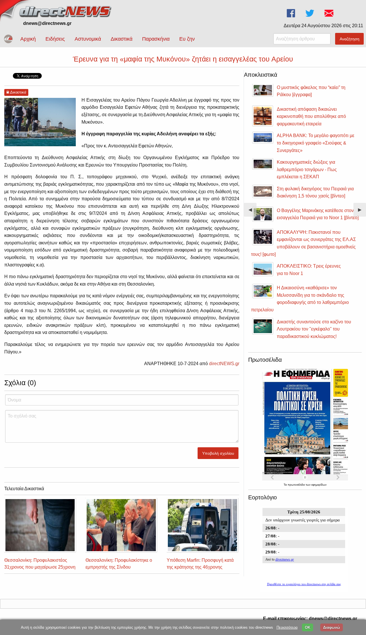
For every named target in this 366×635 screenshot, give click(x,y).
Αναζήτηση (349, 39)
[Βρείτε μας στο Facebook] (291, 13)
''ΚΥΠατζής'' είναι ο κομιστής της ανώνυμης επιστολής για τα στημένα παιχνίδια (313, 333)
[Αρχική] (66, 10)
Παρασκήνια (156, 39)
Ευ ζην (187, 39)
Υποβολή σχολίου (218, 453)
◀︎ (252, 212)
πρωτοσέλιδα (297, 484)
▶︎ (362, 212)
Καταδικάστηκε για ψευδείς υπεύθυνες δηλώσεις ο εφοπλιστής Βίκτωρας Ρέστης (315, 94)
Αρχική (28, 39)
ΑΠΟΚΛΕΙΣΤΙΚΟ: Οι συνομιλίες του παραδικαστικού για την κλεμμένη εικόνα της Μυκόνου (317, 251)
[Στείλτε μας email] (329, 13)
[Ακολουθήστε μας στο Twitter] (310, 13)
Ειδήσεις (55, 39)
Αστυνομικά (88, 39)
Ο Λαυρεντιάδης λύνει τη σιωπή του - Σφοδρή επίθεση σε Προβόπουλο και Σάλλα (314, 121)
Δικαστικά (121, 39)
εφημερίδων (319, 484)
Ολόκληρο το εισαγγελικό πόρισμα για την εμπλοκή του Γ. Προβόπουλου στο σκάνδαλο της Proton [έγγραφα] (315, 147)
